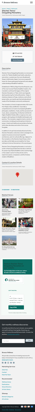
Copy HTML (13, 307)
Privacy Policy (5, 409)
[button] (17, 174)
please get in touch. (7, 360)
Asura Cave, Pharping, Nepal (6, 210)
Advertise (5, 370)
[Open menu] (31, 2)
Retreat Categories (7, 396)
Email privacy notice (13, 334)
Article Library (6, 389)
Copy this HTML (12, 290)
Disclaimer (11, 409)
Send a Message (17, 60)
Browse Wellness (11, 2)
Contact (4, 372)
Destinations (5, 384)
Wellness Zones (6, 382)
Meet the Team (6, 374)
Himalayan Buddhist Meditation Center (23, 229)
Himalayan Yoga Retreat (25, 210)
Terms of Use (18, 409)
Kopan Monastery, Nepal (8, 229)
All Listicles (5, 399)
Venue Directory (6, 387)
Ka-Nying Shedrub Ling (8, 247)
